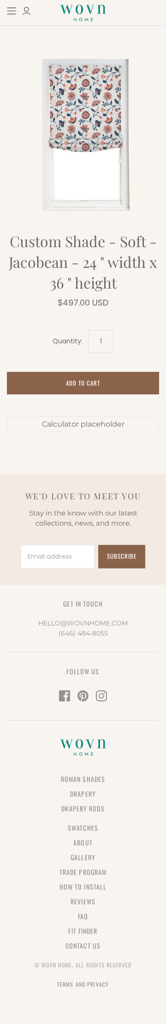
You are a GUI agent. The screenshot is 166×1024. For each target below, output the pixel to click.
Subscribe (121, 556)
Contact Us (83, 945)
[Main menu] (11, 11)
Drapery (83, 793)
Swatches (83, 828)
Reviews (83, 901)
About (83, 842)
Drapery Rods (82, 808)
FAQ (83, 916)
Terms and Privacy (83, 984)
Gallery (83, 857)
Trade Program (83, 872)
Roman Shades (83, 779)
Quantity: (68, 341)
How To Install (83, 886)
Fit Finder (82, 931)
